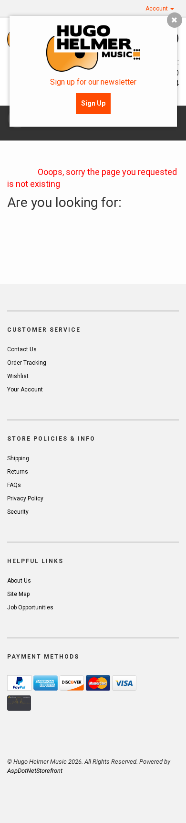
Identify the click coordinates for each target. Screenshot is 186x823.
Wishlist (18, 376)
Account (157, 8)
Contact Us (22, 349)
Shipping (18, 458)
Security (18, 512)
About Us (19, 580)
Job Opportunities (30, 607)
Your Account (25, 389)
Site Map (18, 594)
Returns (17, 471)
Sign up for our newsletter (93, 82)
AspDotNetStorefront (34, 770)
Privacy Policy (25, 498)
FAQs (14, 485)
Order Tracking (26, 362)
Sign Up (93, 103)
